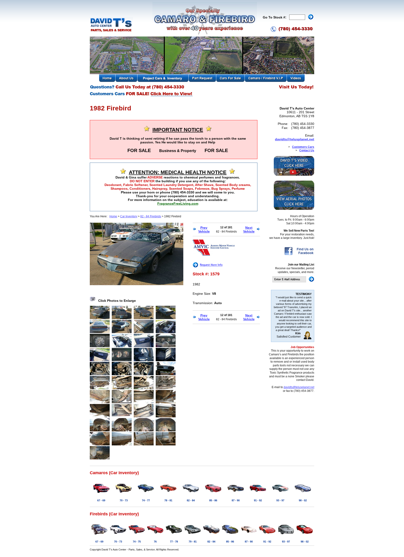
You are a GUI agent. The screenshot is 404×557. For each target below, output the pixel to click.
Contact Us (306, 150)
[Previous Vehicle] (194, 229)
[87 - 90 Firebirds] (249, 534)
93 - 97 (280, 500)
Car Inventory (128, 216)
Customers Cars (303, 147)
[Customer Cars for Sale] (141, 96)
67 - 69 (101, 500)
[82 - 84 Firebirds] (211, 534)
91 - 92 (258, 500)
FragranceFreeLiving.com (177, 203)
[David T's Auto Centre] (111, 31)
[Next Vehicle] (258, 229)
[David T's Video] (294, 174)
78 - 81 (168, 500)
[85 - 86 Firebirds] (230, 534)
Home (113, 216)
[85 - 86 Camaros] (213, 493)
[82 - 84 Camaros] (191, 493)
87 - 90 (236, 500)
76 (155, 541)
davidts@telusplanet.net (294, 139)
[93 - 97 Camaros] (280, 493)
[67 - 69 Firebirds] (99, 534)
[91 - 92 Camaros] (258, 493)
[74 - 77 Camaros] (146, 493)
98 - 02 (303, 500)
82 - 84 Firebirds (150, 216)
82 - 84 (191, 500)
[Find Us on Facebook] (299, 254)
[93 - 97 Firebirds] (286, 534)
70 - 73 (124, 500)
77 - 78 (174, 541)
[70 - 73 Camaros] (123, 493)
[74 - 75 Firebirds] (137, 534)
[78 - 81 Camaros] (168, 493)
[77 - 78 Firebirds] (174, 534)
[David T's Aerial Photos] (294, 209)
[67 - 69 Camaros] (101, 493)
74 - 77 (146, 500)
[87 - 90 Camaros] (235, 493)
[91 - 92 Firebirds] (267, 534)
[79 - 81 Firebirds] (192, 534)
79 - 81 (193, 541)
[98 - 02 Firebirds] (304, 534)
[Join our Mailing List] (293, 281)
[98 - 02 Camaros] (303, 493)
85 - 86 (213, 500)
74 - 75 (137, 541)
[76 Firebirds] (155, 534)
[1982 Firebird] (136, 284)
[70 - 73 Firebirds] (118, 534)
